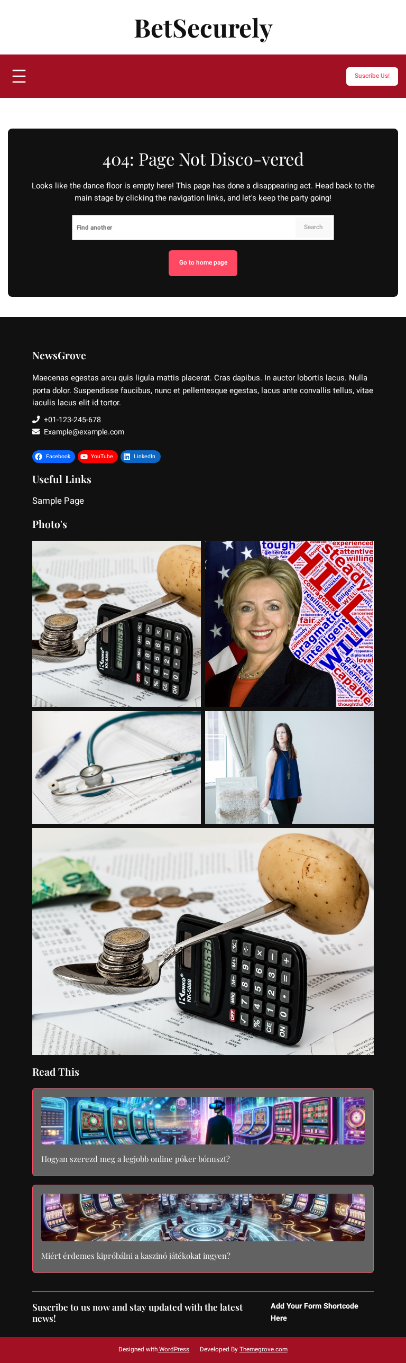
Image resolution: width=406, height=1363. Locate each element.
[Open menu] (19, 76)
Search (313, 227)
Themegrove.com (263, 1349)
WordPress (173, 1349)
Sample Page (58, 501)
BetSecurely (203, 27)
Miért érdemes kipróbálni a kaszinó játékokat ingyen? (135, 1256)
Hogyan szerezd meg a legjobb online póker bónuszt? (135, 1159)
